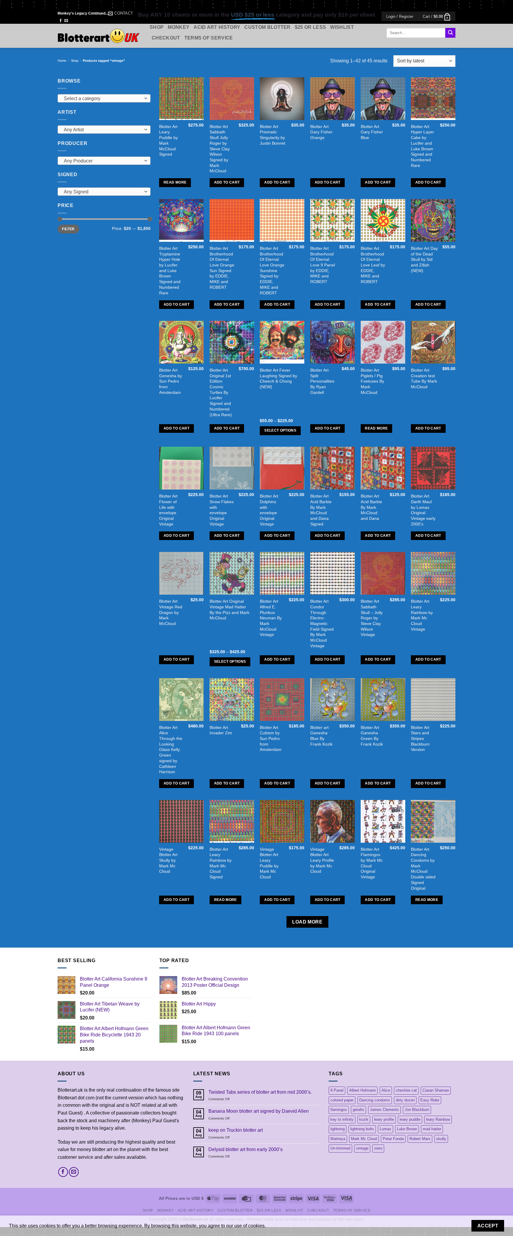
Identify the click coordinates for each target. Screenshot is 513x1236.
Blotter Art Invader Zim (221, 730)
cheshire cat (406, 1090)
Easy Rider (429, 1100)
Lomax (385, 1129)
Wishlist (342, 27)
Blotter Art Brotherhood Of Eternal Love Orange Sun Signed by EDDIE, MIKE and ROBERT (222, 268)
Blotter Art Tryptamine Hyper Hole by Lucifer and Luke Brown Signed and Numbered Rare (169, 270)
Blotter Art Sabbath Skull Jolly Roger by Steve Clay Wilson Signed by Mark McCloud (220, 148)
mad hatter (432, 1129)
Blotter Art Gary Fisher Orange (321, 132)
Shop (157, 27)
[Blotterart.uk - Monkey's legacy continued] (99, 36)
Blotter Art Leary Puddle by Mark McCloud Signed (168, 140)
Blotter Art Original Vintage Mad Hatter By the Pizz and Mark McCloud (229, 609)
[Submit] (450, 33)
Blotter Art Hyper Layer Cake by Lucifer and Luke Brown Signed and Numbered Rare (422, 146)
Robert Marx (419, 1138)
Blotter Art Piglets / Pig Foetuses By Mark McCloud (372, 381)
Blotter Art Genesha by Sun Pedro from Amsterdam (170, 381)
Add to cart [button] (227, 182)
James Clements (384, 1109)
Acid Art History (217, 27)
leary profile (384, 1119)
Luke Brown (407, 1129)
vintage (362, 1148)
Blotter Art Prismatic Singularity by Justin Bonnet (272, 135)
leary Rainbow (438, 1119)
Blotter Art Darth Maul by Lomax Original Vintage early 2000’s (423, 510)
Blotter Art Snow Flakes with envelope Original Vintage (222, 510)
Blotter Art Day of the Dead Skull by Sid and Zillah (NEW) (424, 259)
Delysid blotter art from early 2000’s (245, 1149)
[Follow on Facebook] (60, 21)
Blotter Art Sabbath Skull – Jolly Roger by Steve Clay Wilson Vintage (372, 618)
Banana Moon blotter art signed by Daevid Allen (258, 1111)
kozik (363, 1119)
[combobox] (104, 98)
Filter (68, 229)
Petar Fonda (393, 1138)
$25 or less (310, 27)
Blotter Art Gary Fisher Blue (372, 132)
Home (62, 60)
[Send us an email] (66, 21)
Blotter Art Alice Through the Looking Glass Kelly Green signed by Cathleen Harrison (170, 749)
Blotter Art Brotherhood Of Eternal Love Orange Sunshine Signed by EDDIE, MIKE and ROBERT (272, 270)
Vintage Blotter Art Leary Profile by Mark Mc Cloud (322, 860)
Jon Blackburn (417, 1109)
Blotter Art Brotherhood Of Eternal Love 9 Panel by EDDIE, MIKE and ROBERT (322, 265)
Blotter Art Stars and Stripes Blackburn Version (420, 738)
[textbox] (102, 98)
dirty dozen (405, 1100)
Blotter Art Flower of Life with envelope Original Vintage (168, 510)
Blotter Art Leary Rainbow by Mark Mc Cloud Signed (221, 863)
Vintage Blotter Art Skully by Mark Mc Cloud (168, 860)
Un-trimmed (340, 1148)
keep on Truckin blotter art (235, 1130)
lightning (337, 1129)
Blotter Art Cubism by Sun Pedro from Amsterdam (270, 738)
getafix (358, 1109)
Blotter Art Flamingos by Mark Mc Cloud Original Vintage (372, 863)
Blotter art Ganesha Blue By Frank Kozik (321, 735)
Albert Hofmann (362, 1090)
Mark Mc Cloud (364, 1138)
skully (441, 1138)
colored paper (342, 1100)
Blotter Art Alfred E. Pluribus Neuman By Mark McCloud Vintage (271, 618)
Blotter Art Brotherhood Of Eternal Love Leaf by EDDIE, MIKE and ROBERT (373, 265)
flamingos (338, 1109)
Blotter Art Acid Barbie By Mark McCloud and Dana (371, 507)
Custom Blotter (267, 27)
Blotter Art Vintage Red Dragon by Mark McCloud (170, 612)
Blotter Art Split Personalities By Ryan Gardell (322, 381)
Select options (280, 430)
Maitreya (337, 1138)
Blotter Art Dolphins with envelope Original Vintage (269, 510)
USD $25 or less (252, 15)
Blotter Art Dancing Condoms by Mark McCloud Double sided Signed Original (423, 869)
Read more (175, 182)
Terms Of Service (208, 37)
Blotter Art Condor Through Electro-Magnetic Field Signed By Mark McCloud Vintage (322, 623)
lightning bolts (362, 1129)
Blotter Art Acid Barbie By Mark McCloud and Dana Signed (321, 510)
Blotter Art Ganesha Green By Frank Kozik (372, 735)
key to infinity (342, 1119)
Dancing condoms (374, 1100)
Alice (385, 1090)
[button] (399, 16)
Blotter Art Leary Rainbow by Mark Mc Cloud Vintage (422, 615)
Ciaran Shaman (435, 1090)
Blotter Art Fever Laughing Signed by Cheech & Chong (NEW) (278, 378)
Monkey (178, 27)
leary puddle (410, 1119)
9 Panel (336, 1090)
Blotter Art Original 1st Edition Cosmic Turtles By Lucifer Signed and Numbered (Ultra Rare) (221, 392)
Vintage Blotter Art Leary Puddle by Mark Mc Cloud (269, 863)
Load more (307, 921)
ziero (378, 1148)
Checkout (166, 37)
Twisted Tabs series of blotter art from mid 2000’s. (260, 1092)
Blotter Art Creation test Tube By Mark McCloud (424, 378)
